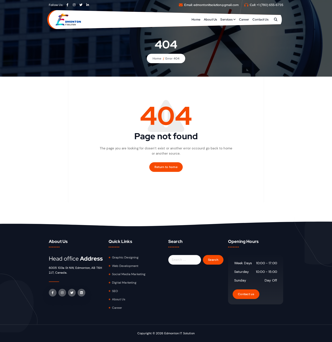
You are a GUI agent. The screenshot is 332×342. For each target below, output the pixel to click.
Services (226, 19)
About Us (210, 19)
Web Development (125, 266)
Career (244, 19)
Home (196, 19)
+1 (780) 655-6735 (269, 5)
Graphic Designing (125, 257)
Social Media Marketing (129, 274)
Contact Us (260, 19)
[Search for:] (184, 260)
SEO (115, 291)
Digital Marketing (124, 283)
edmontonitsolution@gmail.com (216, 5)
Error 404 (172, 58)
